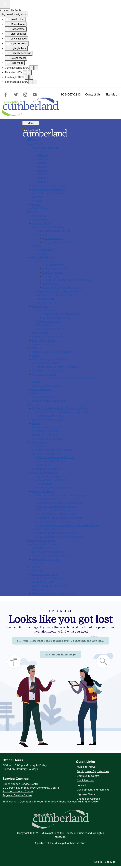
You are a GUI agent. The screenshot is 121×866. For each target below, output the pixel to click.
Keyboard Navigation (13, 14)
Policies (81, 785)
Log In (98, 861)
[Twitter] (16, 94)
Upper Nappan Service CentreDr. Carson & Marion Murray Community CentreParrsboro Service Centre (31, 787)
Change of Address (88, 798)
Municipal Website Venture (70, 843)
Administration (85, 780)
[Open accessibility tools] (5, 4)
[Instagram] (25, 94)
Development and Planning (93, 789)
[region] (60, 676)
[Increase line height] (31, 77)
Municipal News (86, 766)
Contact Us (93, 94)
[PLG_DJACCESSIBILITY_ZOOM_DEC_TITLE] (31, 67)
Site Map (111, 94)
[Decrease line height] (27, 77)
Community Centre (88, 775)
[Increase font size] (30, 72)
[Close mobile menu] (23, 128)
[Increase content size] (36, 67)
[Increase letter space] (35, 82)
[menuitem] (33, 140)
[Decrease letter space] (30, 82)
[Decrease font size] (25, 72)
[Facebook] (7, 94)
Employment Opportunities (93, 771)
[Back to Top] (115, 855)
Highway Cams (86, 794)
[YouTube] (34, 94)
